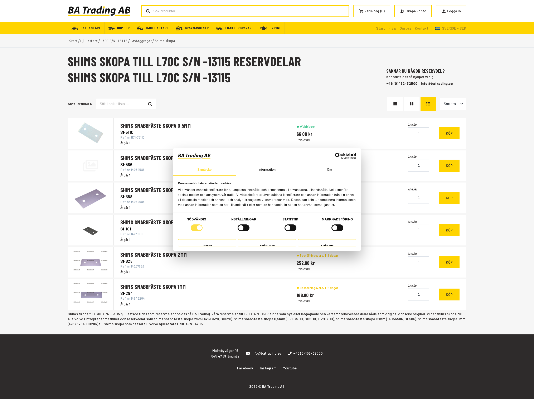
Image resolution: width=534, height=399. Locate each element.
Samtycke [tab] (204, 169)
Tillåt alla (327, 245)
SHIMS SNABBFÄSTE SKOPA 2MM (153, 254)
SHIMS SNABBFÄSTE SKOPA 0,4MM (155, 222)
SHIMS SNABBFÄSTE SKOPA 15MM (154, 157)
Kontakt (421, 28)
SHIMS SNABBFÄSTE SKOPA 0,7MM (155, 189)
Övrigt (275, 27)
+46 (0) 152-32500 (402, 83)
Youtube (290, 368)
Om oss (406, 28)
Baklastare (91, 27)
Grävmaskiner (197, 27)
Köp (449, 133)
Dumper (123, 27)
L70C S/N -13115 (114, 41)
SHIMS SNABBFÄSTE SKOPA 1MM (153, 286)
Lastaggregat (141, 41)
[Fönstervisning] (411, 104)
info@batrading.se (437, 83)
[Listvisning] (395, 104)
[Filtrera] (150, 104)
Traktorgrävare (239, 27)
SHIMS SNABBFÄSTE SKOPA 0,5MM (155, 125)
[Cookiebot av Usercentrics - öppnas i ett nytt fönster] (338, 156)
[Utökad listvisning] (428, 104)
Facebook (245, 368)
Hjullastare (157, 27)
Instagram (268, 368)
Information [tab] (267, 169)
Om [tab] (329, 169)
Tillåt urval (267, 245)
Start (380, 28)
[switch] (243, 227)
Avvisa (207, 245)
